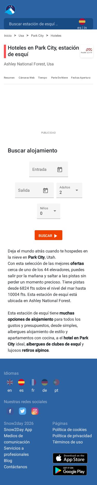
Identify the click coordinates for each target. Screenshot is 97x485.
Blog (8, 460)
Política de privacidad (72, 435)
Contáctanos (15, 466)
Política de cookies (70, 429)
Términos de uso (68, 442)
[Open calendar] (60, 170)
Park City (37, 35)
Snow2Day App (18, 429)
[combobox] (41, 23)
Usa (22, 35)
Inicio (8, 35)
